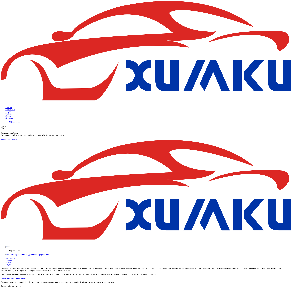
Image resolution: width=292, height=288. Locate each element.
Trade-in (8, 114)
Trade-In (8, 260)
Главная (8, 108)
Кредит (8, 112)
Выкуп (8, 116)
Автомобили (10, 110)
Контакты (9, 118)
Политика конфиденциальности (13, 278)
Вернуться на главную (9, 139)
